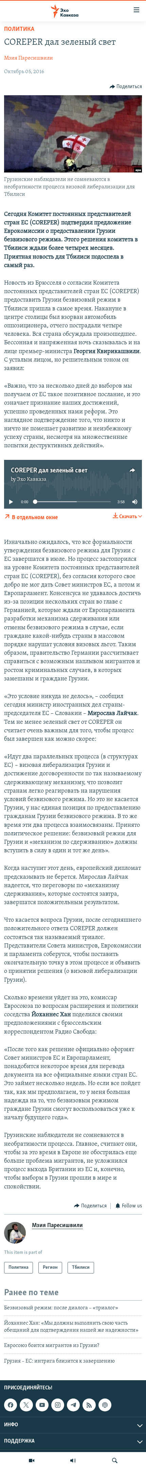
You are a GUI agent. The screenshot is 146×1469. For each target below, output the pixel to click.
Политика (19, 29)
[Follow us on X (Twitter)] (26, 1405)
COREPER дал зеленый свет (49, 470)
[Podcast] (104, 1405)
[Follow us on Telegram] (73, 1405)
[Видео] (31, 1460)
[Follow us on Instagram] (57, 1405)
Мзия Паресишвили (28, 58)
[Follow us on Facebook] (10, 1405)
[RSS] (89, 1405)
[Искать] (115, 1460)
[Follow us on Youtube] (42, 1405)
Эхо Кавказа (32, 479)
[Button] (126, 86)
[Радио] (73, 1460)
